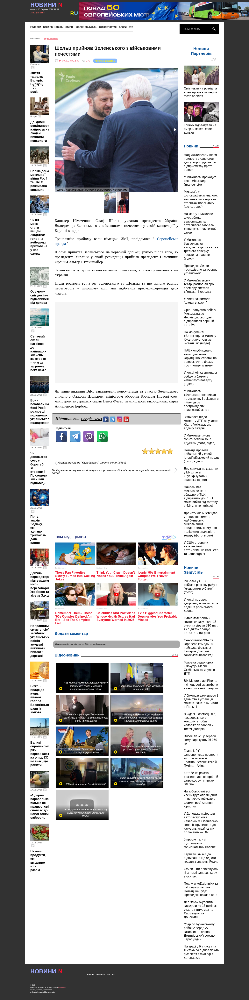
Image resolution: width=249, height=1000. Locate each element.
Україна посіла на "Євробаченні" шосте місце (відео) (92, 462)
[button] (175, 71)
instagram (100, 644)
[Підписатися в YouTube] (126, 418)
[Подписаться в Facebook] (106, 418)
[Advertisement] (116, 503)
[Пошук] (214, 29)
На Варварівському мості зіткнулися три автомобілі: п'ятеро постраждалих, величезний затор (111, 471)
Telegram (89, 644)
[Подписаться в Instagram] (120, 418)
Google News (91, 419)
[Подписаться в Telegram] (113, 418)
